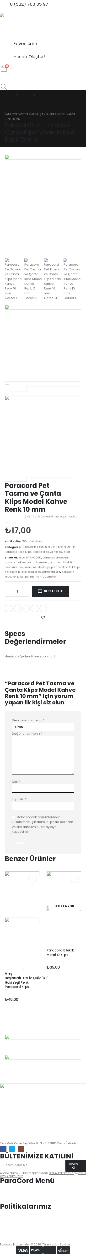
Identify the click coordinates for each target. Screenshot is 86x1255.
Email (43, 608)
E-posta (19, 799)
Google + (34, 608)
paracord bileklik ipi (36, 567)
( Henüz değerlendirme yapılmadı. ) (51, 516)
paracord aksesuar (56, 557)
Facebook (8, 608)
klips (22, 557)
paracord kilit (51, 572)
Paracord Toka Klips (18, 552)
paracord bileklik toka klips (23, 572)
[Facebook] (3, 1149)
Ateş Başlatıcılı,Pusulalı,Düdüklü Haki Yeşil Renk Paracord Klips (26, 980)
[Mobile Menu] (4, 78)
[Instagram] (21, 1149)
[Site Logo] (13, 26)
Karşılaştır (15, 626)
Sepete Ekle (53, 591)
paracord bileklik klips (66, 567)
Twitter (17, 608)
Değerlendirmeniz (27, 733)
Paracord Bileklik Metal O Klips (60, 952)
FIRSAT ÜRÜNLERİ (14, 969)
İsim (16, 781)
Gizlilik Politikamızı (61, 1173)
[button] (3, 87)
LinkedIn (26, 608)
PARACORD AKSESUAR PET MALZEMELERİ (49, 547)
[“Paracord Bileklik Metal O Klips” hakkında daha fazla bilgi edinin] (74, 878)
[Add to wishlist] (43, 617)
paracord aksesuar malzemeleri (26, 562)
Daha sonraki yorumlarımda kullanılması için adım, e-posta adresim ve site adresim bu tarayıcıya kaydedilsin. (42, 824)
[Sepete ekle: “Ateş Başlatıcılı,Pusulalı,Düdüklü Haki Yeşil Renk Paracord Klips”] (32, 878)
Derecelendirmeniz (28, 720)
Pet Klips (18, 576)
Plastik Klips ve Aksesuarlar (51, 552)
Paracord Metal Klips (59, 945)
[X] (12, 1149)
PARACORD (33, 557)
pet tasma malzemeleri (41, 576)
